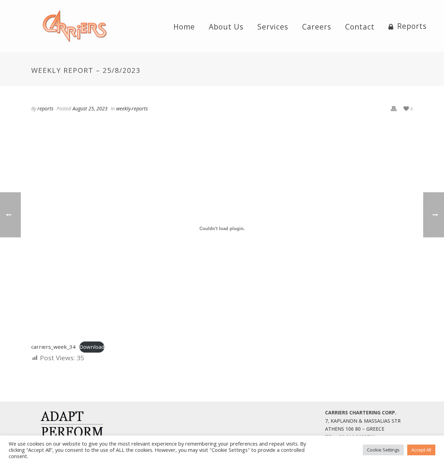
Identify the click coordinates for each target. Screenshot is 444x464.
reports (45, 108)
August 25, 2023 (90, 108)
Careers (316, 27)
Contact (360, 27)
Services (272, 27)
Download (91, 346)
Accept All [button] (421, 450)
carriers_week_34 (53, 346)
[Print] (393, 108)
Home (184, 27)
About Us (226, 27)
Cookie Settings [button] (383, 450)
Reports (412, 26)
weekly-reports (132, 108)
